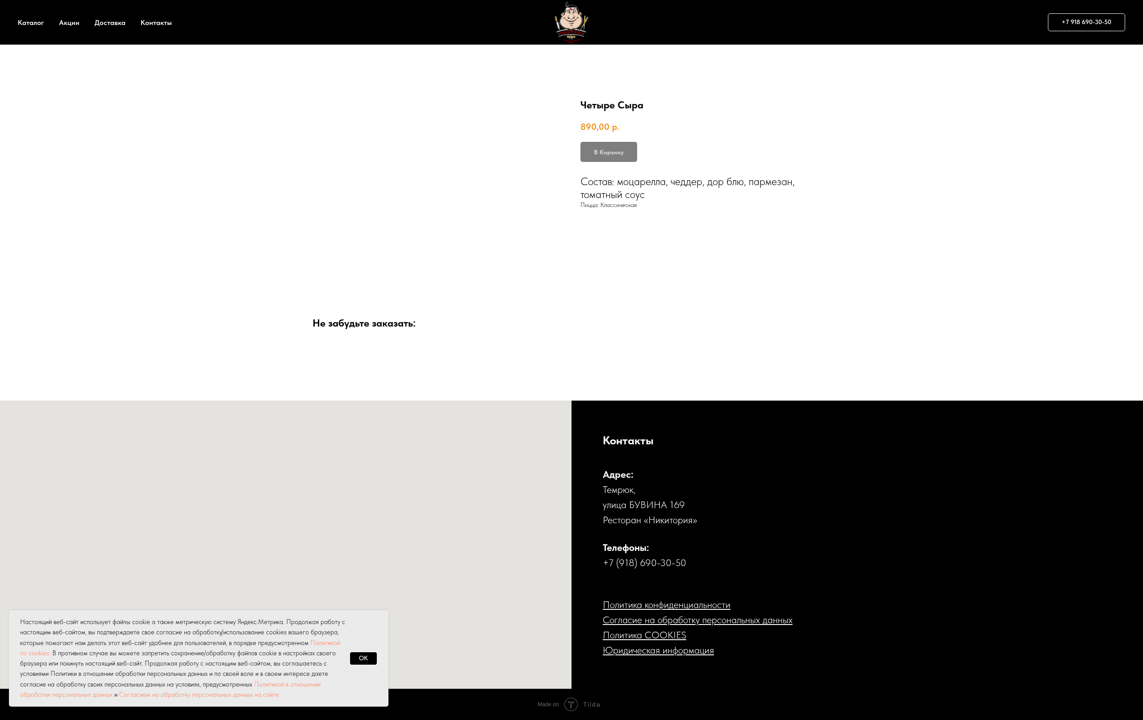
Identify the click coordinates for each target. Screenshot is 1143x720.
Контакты (156, 22)
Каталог (31, 22)
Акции (69, 22)
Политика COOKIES (644, 635)
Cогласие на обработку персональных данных (698, 619)
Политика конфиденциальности (666, 604)
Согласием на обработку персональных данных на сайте (199, 695)
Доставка (110, 22)
